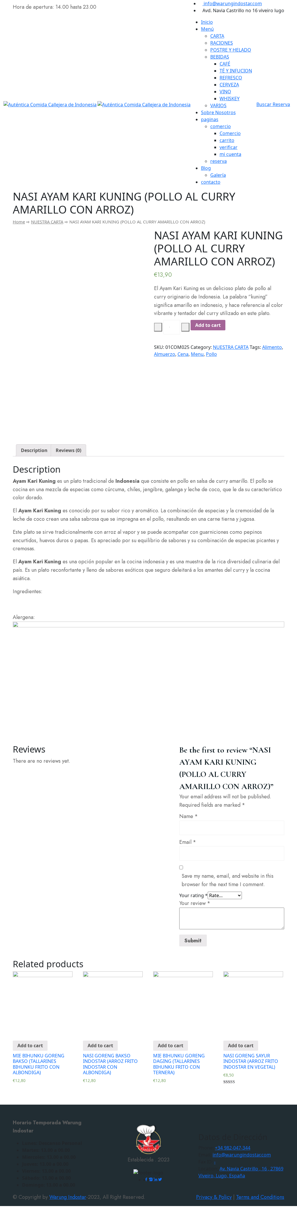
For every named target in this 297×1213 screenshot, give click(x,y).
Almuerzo (164, 354)
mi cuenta (230, 154)
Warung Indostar (67, 1197)
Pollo (211, 354)
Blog (206, 168)
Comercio (230, 133)
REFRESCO (231, 77)
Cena (183, 354)
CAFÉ (225, 64)
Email (187, 842)
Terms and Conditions (260, 1197)
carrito (227, 140)
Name (188, 816)
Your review (194, 903)
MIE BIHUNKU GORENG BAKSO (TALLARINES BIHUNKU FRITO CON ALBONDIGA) (38, 1064)
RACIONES (221, 43)
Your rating (193, 895)
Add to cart (208, 325)
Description (34, 450)
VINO (225, 91)
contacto (210, 182)
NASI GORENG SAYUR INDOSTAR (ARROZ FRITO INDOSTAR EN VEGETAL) (250, 1061)
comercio (220, 126)
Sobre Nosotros (218, 112)
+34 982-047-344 (232, 1148)
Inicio (207, 22)
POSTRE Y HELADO (230, 50)
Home (19, 222)
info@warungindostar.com (232, 3)
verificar (229, 147)
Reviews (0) (68, 450)
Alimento (272, 347)
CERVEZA (229, 84)
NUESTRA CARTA (47, 222)
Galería (218, 175)
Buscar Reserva (273, 104)
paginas (209, 119)
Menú (207, 29)
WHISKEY (230, 98)
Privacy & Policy (214, 1197)
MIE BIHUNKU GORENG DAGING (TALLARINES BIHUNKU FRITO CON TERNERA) (179, 1064)
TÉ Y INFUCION (236, 71)
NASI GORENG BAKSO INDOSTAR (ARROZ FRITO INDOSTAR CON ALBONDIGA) (110, 1064)
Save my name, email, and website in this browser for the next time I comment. (228, 880)
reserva (218, 161)
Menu (197, 354)
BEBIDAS (219, 57)
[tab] (34, 450)
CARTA (217, 36)
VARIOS (218, 105)
